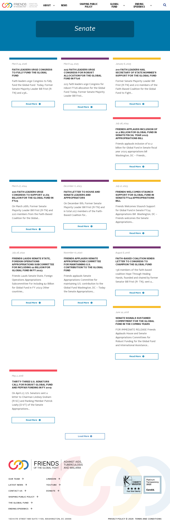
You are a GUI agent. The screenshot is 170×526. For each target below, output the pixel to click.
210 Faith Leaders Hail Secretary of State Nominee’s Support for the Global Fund (136, 73)
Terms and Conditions (148, 518)
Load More (83, 436)
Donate (50, 490)
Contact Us (15, 490)
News (64, 5)
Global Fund (114, 5)
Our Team (14, 478)
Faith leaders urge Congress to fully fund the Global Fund (32, 73)
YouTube (51, 484)
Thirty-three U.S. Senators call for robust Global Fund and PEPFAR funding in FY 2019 (32, 385)
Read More (32, 104)
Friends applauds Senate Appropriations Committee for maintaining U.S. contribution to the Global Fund (83, 264)
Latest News (15, 484)
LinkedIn (51, 478)
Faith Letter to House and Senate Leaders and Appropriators (82, 195)
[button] (164, 5)
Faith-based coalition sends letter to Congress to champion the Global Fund (135, 261)
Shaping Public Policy (88, 5)
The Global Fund (18, 502)
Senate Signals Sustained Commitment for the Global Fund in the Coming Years (135, 321)
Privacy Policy (116, 518)
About (47, 5)
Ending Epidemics (139, 5)
